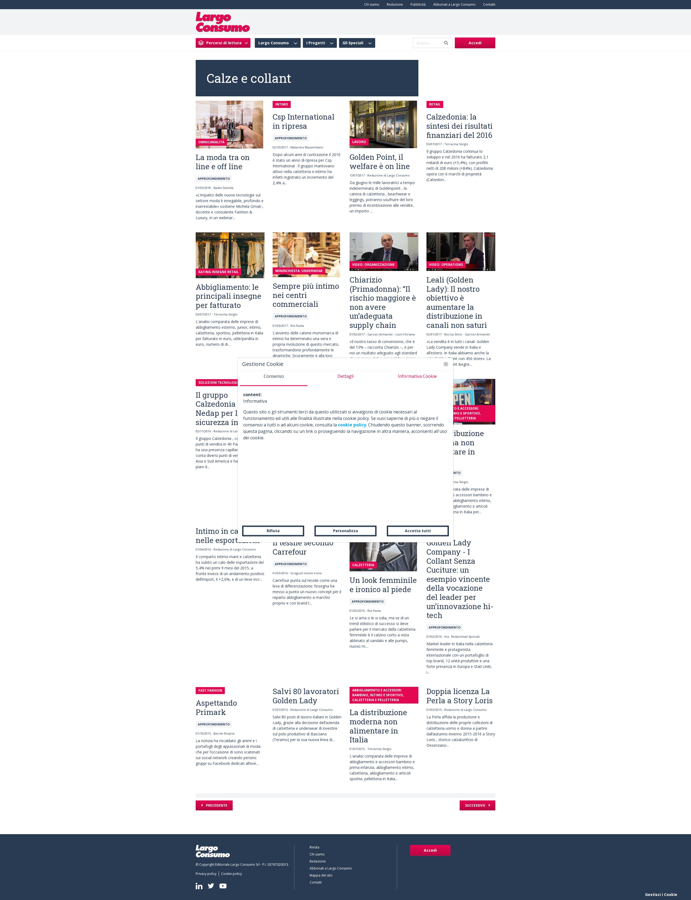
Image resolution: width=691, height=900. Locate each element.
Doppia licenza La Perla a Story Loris (459, 695)
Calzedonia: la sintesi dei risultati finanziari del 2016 (459, 126)
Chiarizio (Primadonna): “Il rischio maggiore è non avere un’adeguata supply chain (383, 302)
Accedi (475, 42)
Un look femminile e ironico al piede (383, 584)
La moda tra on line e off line (223, 161)
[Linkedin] (199, 886)
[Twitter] (211, 885)
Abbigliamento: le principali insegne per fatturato (228, 296)
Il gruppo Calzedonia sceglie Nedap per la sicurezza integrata (230, 408)
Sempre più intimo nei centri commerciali (306, 295)
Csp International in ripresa (303, 121)
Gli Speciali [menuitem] (353, 42)
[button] (446, 364)
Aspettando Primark (216, 707)
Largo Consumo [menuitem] (273, 42)
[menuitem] (370, 4)
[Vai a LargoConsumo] (223, 22)
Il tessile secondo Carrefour (303, 547)
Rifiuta (273, 530)
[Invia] (446, 43)
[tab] (274, 378)
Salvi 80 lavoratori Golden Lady (306, 695)
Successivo (475, 805)
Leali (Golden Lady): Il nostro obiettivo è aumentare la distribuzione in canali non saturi (456, 302)
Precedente (216, 805)
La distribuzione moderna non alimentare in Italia (455, 447)
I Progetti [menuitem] (315, 42)
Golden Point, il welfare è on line (380, 161)
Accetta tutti (418, 530)
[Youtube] (222, 885)
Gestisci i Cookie (661, 894)
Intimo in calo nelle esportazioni (228, 535)
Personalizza (345, 530)
